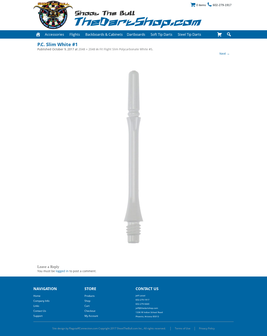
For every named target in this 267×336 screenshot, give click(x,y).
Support (38, 316)
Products (89, 296)
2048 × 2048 (86, 49)
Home (36, 296)
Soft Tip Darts (161, 34)
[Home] (38, 34)
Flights (74, 34)
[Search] (229, 34)
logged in (62, 271)
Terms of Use (182, 328)
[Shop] (219, 34)
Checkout (89, 311)
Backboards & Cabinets (104, 34)
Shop (87, 301)
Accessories (54, 34)
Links (36, 306)
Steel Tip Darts (189, 34)
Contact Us (39, 311)
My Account (91, 316)
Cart (86, 306)
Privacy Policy (207, 328)
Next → (224, 54)
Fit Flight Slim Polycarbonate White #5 (125, 49)
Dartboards (136, 34)
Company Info (41, 301)
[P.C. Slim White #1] (133, 158)
